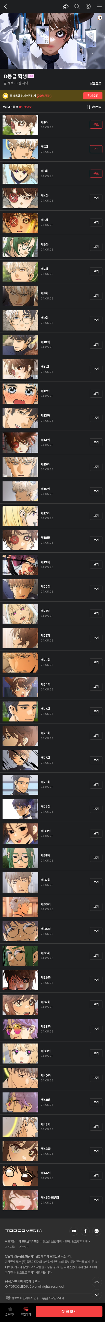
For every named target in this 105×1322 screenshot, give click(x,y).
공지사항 (10, 1247)
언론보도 (24, 1247)
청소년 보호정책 (52, 1241)
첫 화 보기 (69, 1311)
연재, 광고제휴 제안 (76, 1241)
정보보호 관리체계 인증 (25, 1298)
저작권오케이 (56, 1298)
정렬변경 (96, 107)
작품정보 (95, 83)
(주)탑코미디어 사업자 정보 (21, 1281)
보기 (96, 198)
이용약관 (10, 1241)
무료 (96, 124)
